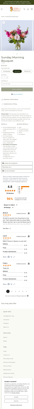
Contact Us (6, 355)
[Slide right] (20, 54)
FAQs (4, 351)
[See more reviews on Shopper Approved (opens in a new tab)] (14, 257)
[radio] (24, 186)
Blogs (5, 341)
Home (2, 16)
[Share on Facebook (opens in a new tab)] (9, 257)
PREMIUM (27, 71)
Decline (16, 401)
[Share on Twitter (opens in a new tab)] (11, 257)
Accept (16, 397)
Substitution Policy (8, 373)
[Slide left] (13, 54)
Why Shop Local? (8, 358)
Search (5, 337)
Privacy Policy (16, 393)
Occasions (6, 319)
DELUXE (17, 71)
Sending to (7, 81)
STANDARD (6, 71)
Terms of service (8, 377)
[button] (24, 9)
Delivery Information (9, 362)
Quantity (4, 74)
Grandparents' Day (8, 316)
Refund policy (7, 369)
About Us (6, 327)
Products (6, 323)
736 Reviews (11, 193)
